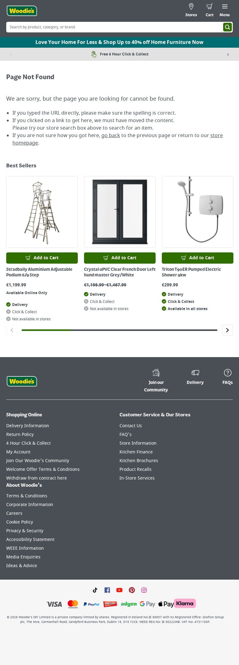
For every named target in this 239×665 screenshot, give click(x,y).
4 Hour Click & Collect (28, 443)
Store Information (138, 443)
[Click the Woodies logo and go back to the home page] (21, 11)
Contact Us (131, 426)
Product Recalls (136, 469)
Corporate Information (29, 504)
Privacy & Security (24, 531)
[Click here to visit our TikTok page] (95, 589)
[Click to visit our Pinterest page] (132, 589)
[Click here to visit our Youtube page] (119, 589)
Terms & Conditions (26, 496)
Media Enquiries (23, 557)
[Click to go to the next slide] (227, 330)
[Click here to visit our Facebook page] (107, 589)
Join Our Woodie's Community (37, 460)
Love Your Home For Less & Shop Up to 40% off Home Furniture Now (119, 42)
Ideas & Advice (21, 565)
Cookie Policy (19, 522)
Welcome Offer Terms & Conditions (43, 469)
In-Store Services (137, 478)
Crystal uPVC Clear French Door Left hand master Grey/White (120, 272)
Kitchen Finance (136, 452)
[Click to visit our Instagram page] (144, 589)
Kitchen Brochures (139, 460)
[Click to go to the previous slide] (11, 330)
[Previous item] (11, 54)
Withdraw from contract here (36, 478)
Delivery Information (27, 426)
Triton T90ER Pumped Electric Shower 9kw (191, 272)
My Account (18, 452)
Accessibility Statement (30, 539)
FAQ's (126, 434)
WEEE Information (25, 548)
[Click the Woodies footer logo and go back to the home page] (21, 381)
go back (110, 135)
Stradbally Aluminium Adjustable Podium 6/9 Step (39, 272)
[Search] (227, 27)
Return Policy (20, 434)
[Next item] (228, 54)
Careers (14, 513)
